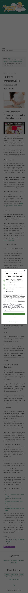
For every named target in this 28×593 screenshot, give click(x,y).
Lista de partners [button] (21, 301)
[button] (14, 292)
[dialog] (14, 296)
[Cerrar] (24, 270)
